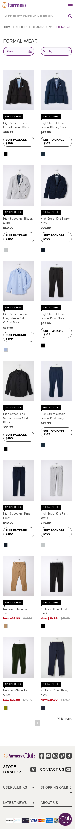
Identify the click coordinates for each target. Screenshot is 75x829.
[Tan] (6, 626)
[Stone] (6, 250)
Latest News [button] (15, 802)
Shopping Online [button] (56, 787)
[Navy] (44, 154)
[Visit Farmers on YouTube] (48, 756)
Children (22, 27)
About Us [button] (49, 802)
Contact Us (52, 769)
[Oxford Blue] (6, 349)
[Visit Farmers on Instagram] (55, 756)
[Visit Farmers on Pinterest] (62, 756)
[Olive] (6, 708)
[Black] (6, 154)
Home (7, 27)
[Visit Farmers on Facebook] (41, 756)
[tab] (18, 787)
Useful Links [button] (15, 787)
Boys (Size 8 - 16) (42, 27)
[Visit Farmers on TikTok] (69, 756)
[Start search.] (70, 16)
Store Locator (12, 769)
